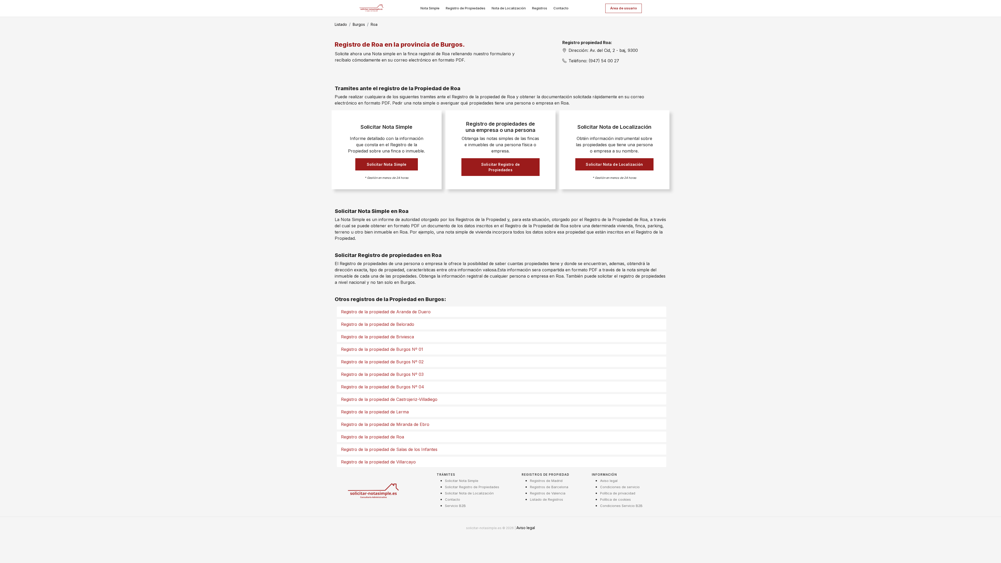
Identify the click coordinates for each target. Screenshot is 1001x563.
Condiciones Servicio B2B (621, 506)
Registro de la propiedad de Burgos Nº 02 (382, 361)
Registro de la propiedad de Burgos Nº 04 (382, 386)
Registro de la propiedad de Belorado (377, 324)
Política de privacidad (617, 493)
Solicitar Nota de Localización (614, 164)
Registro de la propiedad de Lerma (375, 411)
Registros (539, 8)
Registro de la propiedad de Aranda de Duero (386, 311)
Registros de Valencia (547, 493)
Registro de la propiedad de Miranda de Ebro (385, 424)
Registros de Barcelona (549, 487)
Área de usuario (623, 8)
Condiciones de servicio (620, 487)
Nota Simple (430, 8)
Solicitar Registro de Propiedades (500, 167)
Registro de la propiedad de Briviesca (377, 336)
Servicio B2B (455, 506)
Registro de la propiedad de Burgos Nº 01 (382, 349)
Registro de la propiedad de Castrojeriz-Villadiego (389, 399)
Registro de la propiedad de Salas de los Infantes (389, 449)
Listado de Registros (546, 499)
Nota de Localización (509, 8)
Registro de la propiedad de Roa (372, 436)
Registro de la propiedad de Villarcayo (378, 461)
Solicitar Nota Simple (387, 164)
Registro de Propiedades (465, 8)
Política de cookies (615, 499)
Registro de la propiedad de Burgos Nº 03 (382, 374)
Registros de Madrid (546, 481)
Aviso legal (609, 481)
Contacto (561, 8)
